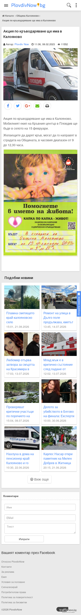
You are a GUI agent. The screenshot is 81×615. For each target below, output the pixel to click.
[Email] (37, 105)
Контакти (6, 566)
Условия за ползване (13, 581)
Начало (9, 15)
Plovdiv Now (22, 44)
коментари (10, 496)
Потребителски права (13, 592)
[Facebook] (7, 105)
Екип (4, 576)
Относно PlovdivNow (12, 561)
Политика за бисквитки (14, 602)
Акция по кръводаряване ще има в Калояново (29, 20)
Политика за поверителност (17, 597)
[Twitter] (17, 105)
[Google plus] (27, 105)
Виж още (41, 479)
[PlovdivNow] (68, 611)
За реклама (7, 571)
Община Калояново (27, 15)
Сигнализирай (9, 587)
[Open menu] (6, 5)
